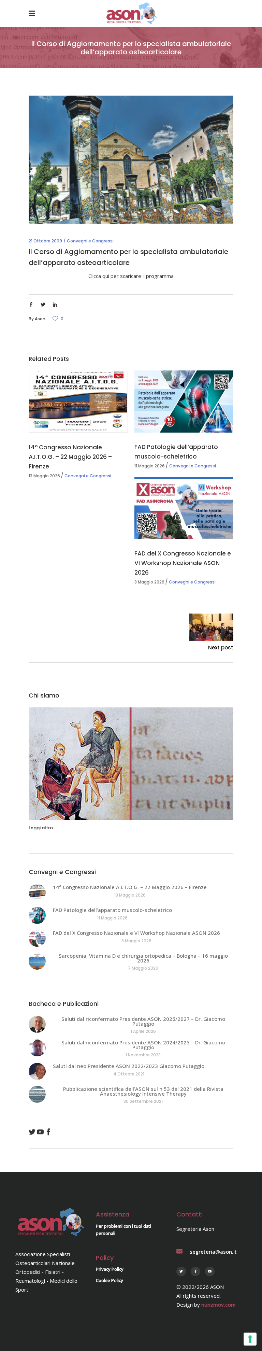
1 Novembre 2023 (143, 1055)
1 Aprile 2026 (143, 1031)
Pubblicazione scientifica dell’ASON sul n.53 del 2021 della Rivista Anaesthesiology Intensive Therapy (143, 1091)
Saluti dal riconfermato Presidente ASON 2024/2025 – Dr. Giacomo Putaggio (143, 1045)
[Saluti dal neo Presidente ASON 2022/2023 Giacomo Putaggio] (37, 1071)
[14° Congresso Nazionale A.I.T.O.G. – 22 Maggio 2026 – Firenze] (78, 401)
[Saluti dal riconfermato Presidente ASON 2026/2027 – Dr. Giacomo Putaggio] (37, 1024)
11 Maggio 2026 (149, 466)
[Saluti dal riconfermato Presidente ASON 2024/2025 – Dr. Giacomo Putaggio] (37, 1047)
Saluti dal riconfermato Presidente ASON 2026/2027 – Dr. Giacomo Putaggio (143, 1021)
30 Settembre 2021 (143, 1101)
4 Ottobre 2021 (128, 1074)
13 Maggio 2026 (44, 476)
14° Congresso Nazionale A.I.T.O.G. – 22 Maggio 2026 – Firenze (70, 456)
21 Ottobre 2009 (45, 241)
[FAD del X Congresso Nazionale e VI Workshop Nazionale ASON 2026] (183, 508)
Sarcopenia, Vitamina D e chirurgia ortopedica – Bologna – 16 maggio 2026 (143, 958)
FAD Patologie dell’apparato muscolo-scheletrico (112, 909)
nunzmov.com (218, 1304)
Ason (40, 319)
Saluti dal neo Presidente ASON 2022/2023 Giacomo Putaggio (128, 1065)
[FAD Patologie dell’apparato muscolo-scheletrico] (183, 401)
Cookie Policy (109, 1280)
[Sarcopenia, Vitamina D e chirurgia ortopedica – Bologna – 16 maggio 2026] (37, 961)
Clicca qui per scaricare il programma (131, 275)
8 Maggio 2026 (149, 582)
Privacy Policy (109, 1269)
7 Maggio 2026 (143, 968)
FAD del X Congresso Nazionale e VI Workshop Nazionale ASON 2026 (182, 563)
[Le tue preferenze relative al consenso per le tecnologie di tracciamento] (250, 1339)
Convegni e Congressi (90, 241)
